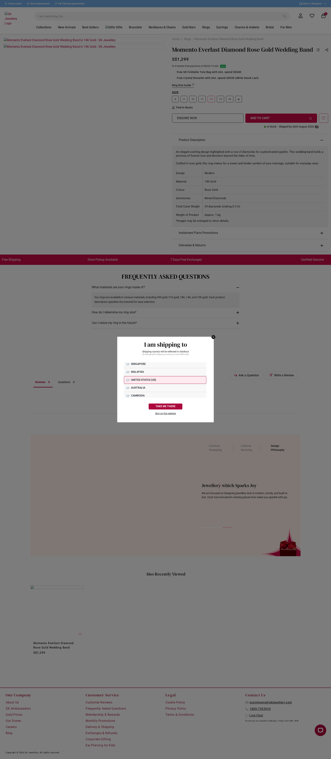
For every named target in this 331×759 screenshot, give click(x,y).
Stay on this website (165, 413)
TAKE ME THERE (165, 406)
